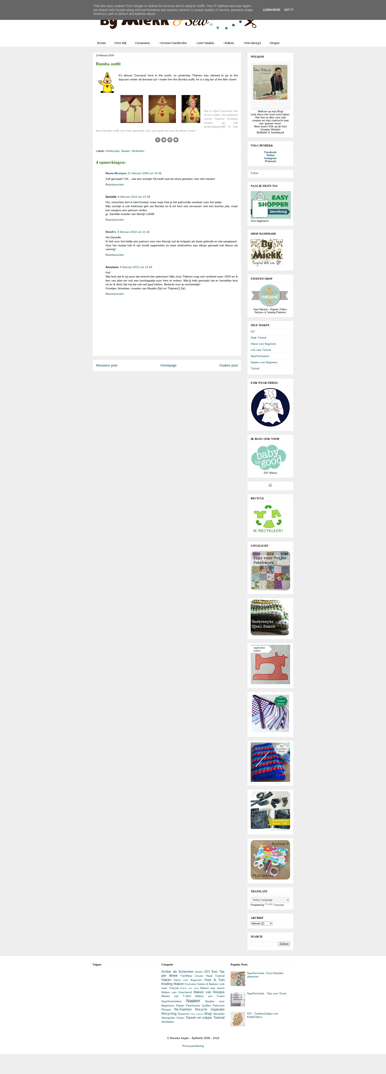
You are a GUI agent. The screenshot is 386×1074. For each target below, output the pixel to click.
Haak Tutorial (258, 337)
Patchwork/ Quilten (198, 1005)
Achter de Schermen (177, 972)
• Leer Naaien (204, 43)
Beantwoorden (115, 184)
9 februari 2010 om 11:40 (133, 231)
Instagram (270, 158)
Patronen (219, 1005)
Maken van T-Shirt (176, 996)
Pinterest (270, 161)
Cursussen (142, 43)
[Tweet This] (164, 141)
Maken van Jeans (212, 988)
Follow (254, 173)
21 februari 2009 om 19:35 (145, 173)
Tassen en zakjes (199, 1018)
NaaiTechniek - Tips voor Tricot (266, 993)
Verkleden (138, 151)
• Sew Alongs (252, 43)
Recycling (168, 1014)
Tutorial (255, 368)
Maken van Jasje (189, 988)
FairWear (186, 975)
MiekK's (111, 231)
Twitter (270, 155)
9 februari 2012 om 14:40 (136, 267)
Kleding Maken (172, 984)
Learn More (271, 9)
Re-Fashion (183, 1009)
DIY (253, 331)
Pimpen (166, 1009)
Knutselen (190, 984)
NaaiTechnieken (260, 356)
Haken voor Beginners (263, 343)
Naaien (125, 151)
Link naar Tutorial (261, 349)
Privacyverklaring (193, 1045)
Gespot (274, 43)
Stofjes (180, 1018)
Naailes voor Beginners (264, 362)
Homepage (168, 365)
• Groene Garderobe (172, 43)
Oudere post (228, 365)
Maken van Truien (210, 996)
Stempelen (168, 1017)
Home (101, 43)
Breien (199, 972)
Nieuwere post (106, 365)
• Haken (228, 43)
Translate (278, 904)
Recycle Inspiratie (210, 1009)
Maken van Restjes (209, 992)
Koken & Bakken (208, 984)
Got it (289, 9)
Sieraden (219, 1013)
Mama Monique (116, 173)
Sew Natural (197, 1014)
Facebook (270, 152)
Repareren (184, 1014)
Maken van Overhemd (176, 992)
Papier (180, 1005)
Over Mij (120, 43)
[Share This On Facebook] (158, 141)
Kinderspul (112, 151)
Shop (208, 1014)
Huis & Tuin (214, 980)
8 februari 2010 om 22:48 (134, 196)
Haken (166, 980)
